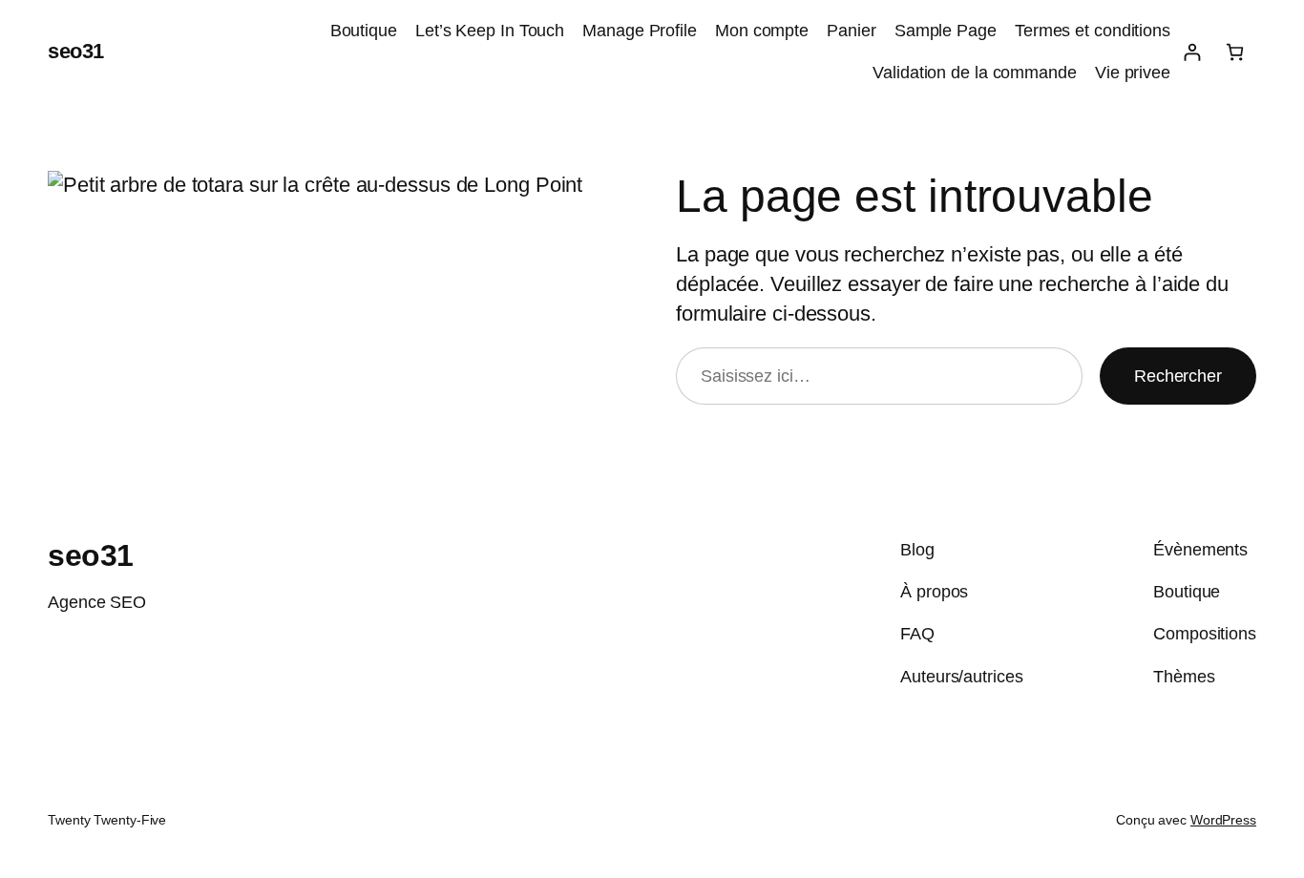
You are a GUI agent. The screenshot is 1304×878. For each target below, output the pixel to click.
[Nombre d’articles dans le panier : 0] (1234, 52)
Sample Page (945, 30)
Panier (851, 30)
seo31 (76, 51)
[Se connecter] (1191, 52)
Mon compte (762, 30)
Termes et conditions (1092, 30)
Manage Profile (639, 30)
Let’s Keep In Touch (489, 30)
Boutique (363, 30)
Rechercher (1178, 376)
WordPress (1223, 819)
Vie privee (1132, 72)
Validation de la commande (975, 72)
